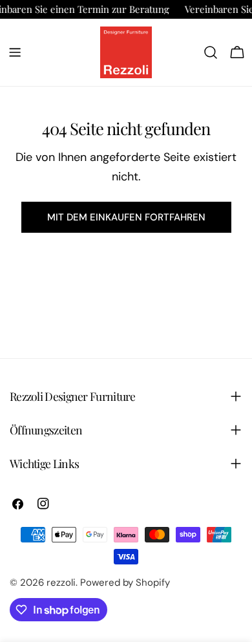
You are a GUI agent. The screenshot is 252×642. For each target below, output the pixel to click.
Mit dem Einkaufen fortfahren (126, 217)
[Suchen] (211, 52)
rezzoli (61, 582)
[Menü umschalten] (15, 52)
